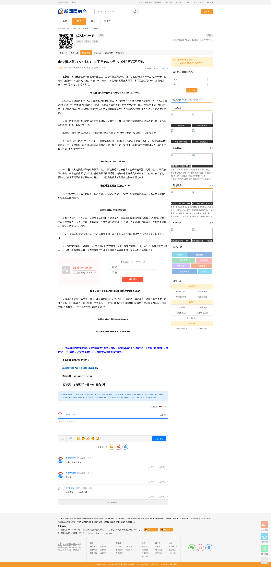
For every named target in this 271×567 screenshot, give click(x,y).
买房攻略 (158, 553)
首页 (140, 2)
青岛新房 (76, 29)
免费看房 (119, 553)
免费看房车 (159, 2)
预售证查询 (202, 297)
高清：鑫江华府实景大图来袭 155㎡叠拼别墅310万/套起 (192, 207)
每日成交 (158, 550)
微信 (191, 547)
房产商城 (128, 546)
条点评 (188, 40)
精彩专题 (181, 266)
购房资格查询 (181, 297)
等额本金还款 (202, 313)
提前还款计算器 (181, 329)
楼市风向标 (184, 271)
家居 (201, 2)
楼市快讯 (93, 550)
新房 (79, 21)
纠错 (209, 35)
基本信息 (75, 52)
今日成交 (119, 546)
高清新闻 (205, 271)
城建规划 (103, 553)
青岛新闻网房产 (64, 29)
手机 (175, 84)
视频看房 (183, 260)
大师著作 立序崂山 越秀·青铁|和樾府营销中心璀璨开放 (191, 179)
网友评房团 (173, 546)
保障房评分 (202, 292)
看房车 (107, 21)
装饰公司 (145, 546)
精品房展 (128, 550)
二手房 (188, 2)
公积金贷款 (181, 307)
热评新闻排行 (196, 99)
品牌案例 (145, 550)
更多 (211, 148)
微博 (200, 547)
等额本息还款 (181, 313)
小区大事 (172, 553)
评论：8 (165, 69)
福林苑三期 (96, 29)
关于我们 (145, 564)
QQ (208, 547)
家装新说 (145, 557)
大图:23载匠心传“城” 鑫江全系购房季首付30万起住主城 (191, 210)
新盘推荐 (103, 550)
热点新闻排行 (179, 99)
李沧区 (85, 29)
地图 (205, 11)
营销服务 (164, 564)
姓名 (175, 80)
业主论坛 (209, 2)
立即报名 (132, 279)
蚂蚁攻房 (204, 260)
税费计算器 (202, 329)
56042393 (167, 530)
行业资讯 (145, 553)
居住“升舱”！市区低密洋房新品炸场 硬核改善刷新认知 (191, 170)
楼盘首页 (63, 52)
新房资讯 (200, 254)
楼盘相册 (109, 52)
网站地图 (173, 564)
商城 (93, 21)
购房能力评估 (181, 292)
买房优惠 (148, 2)
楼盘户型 (97, 52)
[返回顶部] (264, 560)
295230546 (152, 530)
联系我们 (154, 564)
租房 (195, 2)
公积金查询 (202, 307)
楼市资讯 (179, 2)
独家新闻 (93, 546)
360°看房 (201, 266)
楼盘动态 (86, 52)
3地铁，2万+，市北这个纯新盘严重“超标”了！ (188, 176)
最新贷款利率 (192, 318)
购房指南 (119, 550)
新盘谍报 (103, 546)
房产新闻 (169, 2)
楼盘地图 (120, 52)
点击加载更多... (113, 502)
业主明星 (172, 550)
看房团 (179, 254)
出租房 (157, 546)
